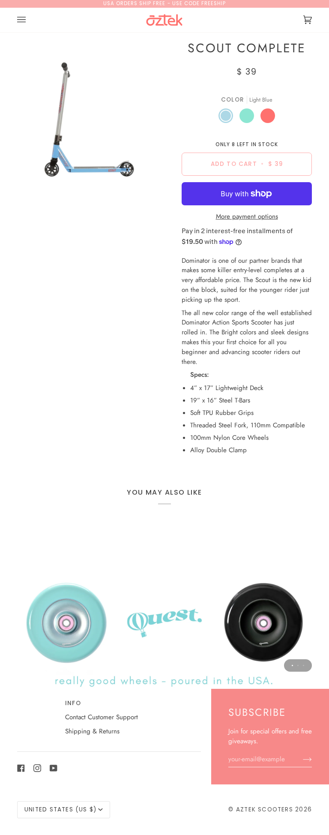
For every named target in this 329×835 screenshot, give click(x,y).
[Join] (300, 759)
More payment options (247, 216)
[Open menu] (30, 20)
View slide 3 (303, 665)
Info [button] (73, 703)
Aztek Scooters (264, 809)
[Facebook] (21, 768)
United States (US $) (60, 809)
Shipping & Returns (92, 731)
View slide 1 (292, 665)
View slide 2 (298, 665)
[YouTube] (53, 768)
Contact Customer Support (101, 717)
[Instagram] (37, 768)
